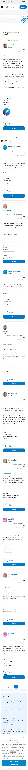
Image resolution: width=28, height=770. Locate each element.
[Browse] (2, 7)
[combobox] (14, 16)
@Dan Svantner (9, 587)
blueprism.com (6, 3)
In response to (18, 150)
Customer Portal (8, 1)
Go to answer (14, 40)
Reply (14, 128)
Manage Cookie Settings (14, 768)
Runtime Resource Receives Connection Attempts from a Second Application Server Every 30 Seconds (13, 731)
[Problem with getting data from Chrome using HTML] (22, 137)
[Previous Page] (8, 687)
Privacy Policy (5, 758)
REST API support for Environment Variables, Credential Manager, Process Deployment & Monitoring (13, 720)
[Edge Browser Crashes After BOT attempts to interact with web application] (25, 137)
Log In (23, 7)
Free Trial (23, 1)
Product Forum (5, 26)
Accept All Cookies (14, 761)
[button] (5, 124)
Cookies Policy (13, 752)
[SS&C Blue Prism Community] (10, 7)
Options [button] (26, 26)
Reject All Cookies (14, 764)
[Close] (23, 737)
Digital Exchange (7, 704)
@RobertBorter (7, 473)
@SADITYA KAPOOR (7, 344)
